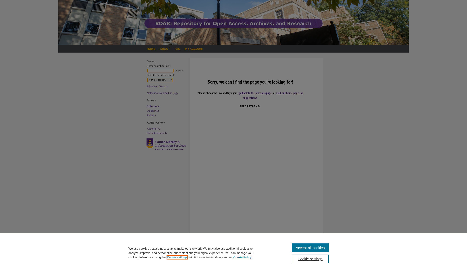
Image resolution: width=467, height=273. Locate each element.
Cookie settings (177, 257)
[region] (233, 253)
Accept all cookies (310, 248)
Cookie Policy (242, 257)
